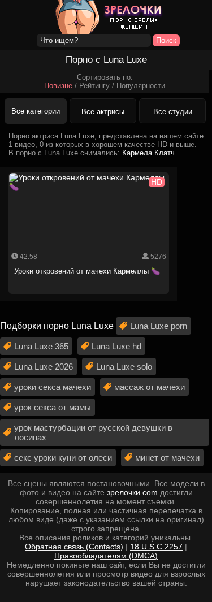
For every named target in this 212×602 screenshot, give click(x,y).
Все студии (172, 111)
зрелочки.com (132, 492)
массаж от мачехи (149, 387)
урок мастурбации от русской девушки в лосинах (93, 432)
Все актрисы (102, 111)
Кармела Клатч (148, 153)
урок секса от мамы (52, 407)
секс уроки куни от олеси (63, 457)
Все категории (35, 111)
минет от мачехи (167, 457)
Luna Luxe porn (158, 326)
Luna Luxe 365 (41, 346)
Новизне (58, 85)
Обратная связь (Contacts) (74, 546)
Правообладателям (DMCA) (106, 555)
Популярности (140, 85)
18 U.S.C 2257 (156, 546)
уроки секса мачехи (52, 387)
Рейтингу (94, 85)
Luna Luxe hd (116, 346)
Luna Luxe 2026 (43, 366)
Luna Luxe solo (124, 366)
